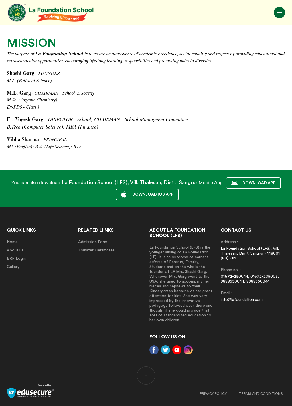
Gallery (13, 267)
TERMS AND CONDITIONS (261, 393)
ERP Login (16, 259)
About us (15, 250)
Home (12, 242)
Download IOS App (153, 194)
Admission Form (92, 242)
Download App (259, 183)
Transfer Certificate (96, 250)
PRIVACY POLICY (213, 393)
